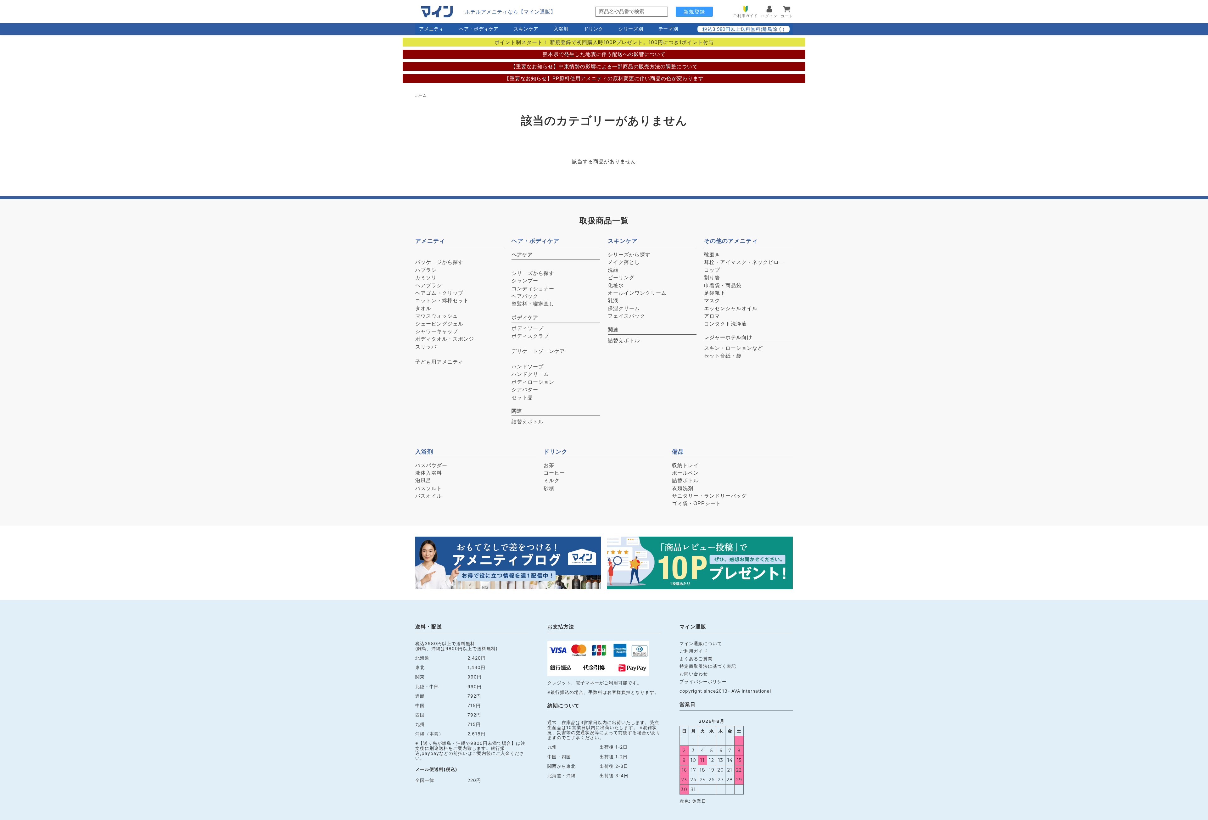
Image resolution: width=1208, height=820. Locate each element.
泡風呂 (423, 480)
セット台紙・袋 (722, 356)
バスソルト (428, 488)
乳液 (613, 300)
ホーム (421, 95)
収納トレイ (685, 465)
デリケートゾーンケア (538, 351)
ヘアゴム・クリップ (439, 293)
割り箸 (712, 277)
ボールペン (685, 473)
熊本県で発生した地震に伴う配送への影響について (604, 54)
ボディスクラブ (530, 336)
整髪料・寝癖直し (533, 303)
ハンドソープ (528, 366)
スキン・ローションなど (733, 348)
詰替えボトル (528, 421)
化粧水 (616, 285)
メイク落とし (624, 262)
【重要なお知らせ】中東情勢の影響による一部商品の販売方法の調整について (604, 66)
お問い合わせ (694, 673)
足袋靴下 (714, 293)
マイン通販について (701, 643)
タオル (423, 308)
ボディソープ (528, 328)
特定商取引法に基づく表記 (708, 666)
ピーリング (621, 277)
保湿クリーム (624, 308)
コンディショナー (533, 288)
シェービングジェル (439, 323)
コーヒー (554, 473)
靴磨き (712, 254)
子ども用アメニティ (439, 362)
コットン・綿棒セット (442, 300)
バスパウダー (431, 465)
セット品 (522, 397)
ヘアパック (525, 296)
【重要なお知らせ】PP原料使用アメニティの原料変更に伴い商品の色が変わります (604, 78)
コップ (712, 270)
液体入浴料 (428, 473)
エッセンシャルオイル (731, 308)
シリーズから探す (533, 273)
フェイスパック (626, 316)
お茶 (549, 465)
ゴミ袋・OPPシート (696, 503)
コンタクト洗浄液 (725, 323)
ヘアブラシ (428, 285)
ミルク (552, 480)
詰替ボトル (685, 480)
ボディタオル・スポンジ (444, 339)
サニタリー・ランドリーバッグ (709, 496)
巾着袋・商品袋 (722, 285)
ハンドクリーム (530, 374)
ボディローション (533, 382)
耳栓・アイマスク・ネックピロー (744, 262)
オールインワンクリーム (637, 293)
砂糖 (549, 488)
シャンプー (525, 280)
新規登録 (694, 11)
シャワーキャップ (436, 331)
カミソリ (426, 277)
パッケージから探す (439, 262)
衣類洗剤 (682, 488)
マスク (712, 300)
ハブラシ (426, 270)
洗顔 (613, 270)
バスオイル (428, 496)
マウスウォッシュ (436, 316)
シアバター (525, 389)
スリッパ (426, 346)
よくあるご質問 (696, 658)
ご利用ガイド (694, 651)
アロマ (712, 316)
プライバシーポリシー (703, 681)
